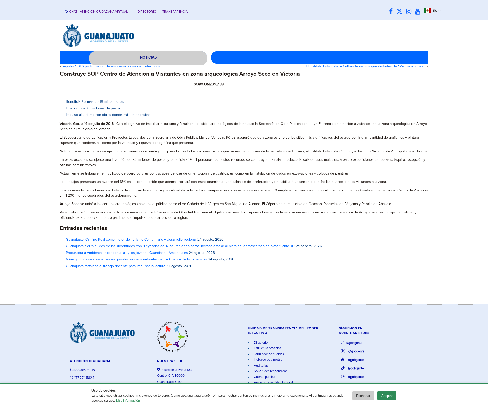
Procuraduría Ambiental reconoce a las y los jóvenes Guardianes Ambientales (127, 253)
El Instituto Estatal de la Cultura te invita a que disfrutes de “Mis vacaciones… (366, 66)
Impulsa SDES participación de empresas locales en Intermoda (111, 66)
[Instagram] (410, 12)
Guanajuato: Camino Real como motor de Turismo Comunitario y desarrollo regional (131, 239)
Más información (128, 400)
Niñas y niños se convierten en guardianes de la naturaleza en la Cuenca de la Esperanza (136, 259)
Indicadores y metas (267, 359)
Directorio (260, 342)
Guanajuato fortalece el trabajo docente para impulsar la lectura (115, 266)
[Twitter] (400, 12)
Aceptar (387, 396)
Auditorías (260, 365)
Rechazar (363, 396)
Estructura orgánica (267, 348)
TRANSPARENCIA (175, 11)
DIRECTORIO (147, 11)
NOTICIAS (148, 57)
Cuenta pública (264, 377)
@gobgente (354, 343)
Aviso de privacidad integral (273, 382)
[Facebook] (392, 12)
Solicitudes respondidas (270, 371)
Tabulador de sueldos (268, 354)
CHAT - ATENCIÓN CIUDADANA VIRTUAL (98, 11)
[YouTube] (419, 12)
